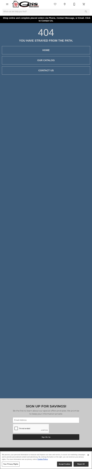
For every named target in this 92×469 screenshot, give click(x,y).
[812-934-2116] (74, 4)
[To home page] (25, 4)
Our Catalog (46, 60)
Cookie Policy (42, 459)
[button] (7, 4)
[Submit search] (86, 11)
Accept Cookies (64, 464)
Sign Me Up (46, 437)
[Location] (65, 4)
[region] (46, 460)
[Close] (88, 455)
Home (46, 50)
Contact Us (46, 70)
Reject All (81, 464)
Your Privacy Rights (10, 464)
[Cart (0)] (84, 4)
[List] (55, 4)
